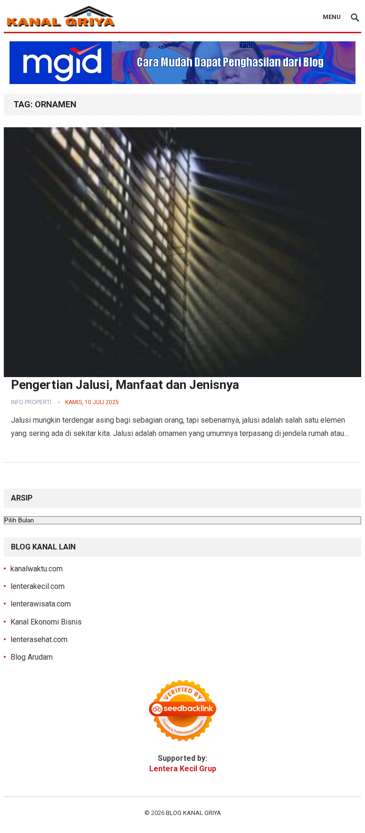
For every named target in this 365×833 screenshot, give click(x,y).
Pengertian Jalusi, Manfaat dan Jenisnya (125, 385)
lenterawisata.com (40, 603)
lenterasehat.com (38, 639)
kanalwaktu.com (36, 568)
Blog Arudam (31, 657)
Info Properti (31, 402)
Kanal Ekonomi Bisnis (46, 621)
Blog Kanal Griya (193, 812)
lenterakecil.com (37, 586)
